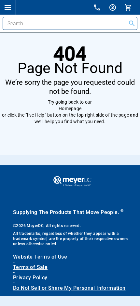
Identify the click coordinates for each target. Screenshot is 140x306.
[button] (8, 7)
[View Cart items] (132, 7)
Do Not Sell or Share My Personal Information (69, 288)
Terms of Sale (30, 267)
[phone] (101, 8)
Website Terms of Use (40, 257)
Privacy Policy (30, 277)
